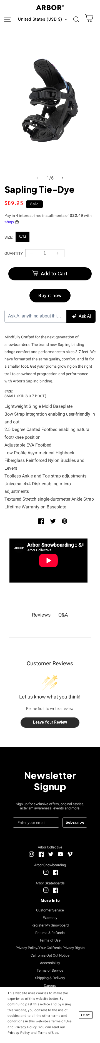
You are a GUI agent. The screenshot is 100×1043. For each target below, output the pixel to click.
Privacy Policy (19, 1033)
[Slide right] (62, 178)
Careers (50, 985)
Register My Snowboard (50, 925)
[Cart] (89, 19)
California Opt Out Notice (50, 955)
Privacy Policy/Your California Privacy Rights (50, 948)
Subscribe (75, 822)
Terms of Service (50, 970)
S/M (22, 237)
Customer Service (50, 910)
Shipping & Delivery (50, 978)
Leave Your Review (50, 722)
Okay (85, 1015)
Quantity (13, 253)
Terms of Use (50, 940)
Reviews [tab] (41, 615)
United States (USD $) (40, 19)
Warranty (50, 918)
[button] (7, 19)
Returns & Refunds (50, 933)
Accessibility (50, 963)
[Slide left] (37, 178)
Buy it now (50, 295)
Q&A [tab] (63, 615)
